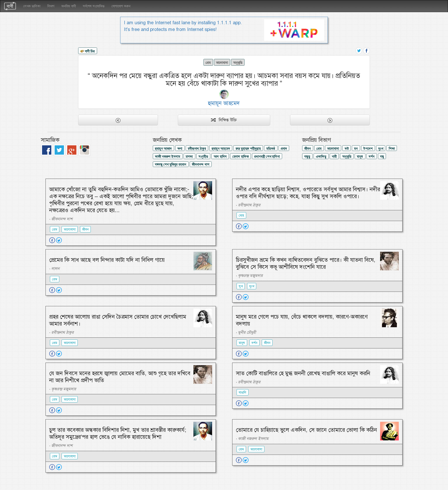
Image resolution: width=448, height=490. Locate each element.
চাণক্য (189, 156)
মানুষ (360, 156)
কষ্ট (347, 148)
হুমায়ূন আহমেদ (221, 148)
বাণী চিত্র (89, 51)
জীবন (307, 148)
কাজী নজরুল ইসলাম (167, 156)
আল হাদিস (220, 156)
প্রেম (208, 63)
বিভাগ (50, 6)
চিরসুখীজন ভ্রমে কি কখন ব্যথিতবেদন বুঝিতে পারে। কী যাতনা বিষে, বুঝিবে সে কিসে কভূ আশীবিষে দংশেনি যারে (305, 263)
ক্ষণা (179, 148)
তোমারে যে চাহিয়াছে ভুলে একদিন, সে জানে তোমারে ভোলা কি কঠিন (306, 429)
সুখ (241, 286)
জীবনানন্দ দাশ (200, 164)
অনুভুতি (237, 63)
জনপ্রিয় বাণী (68, 6)
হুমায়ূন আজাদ (163, 148)
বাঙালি (242, 392)
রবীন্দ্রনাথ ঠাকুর (197, 148)
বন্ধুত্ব (307, 156)
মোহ (241, 215)
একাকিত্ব (321, 156)
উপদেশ (368, 148)
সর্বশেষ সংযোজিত (94, 6)
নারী (334, 156)
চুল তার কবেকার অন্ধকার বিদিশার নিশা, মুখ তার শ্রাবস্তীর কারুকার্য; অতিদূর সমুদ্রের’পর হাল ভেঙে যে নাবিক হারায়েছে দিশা (117, 433)
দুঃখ (380, 148)
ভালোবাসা (222, 63)
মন (356, 148)
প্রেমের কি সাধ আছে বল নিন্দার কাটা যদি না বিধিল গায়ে (107, 259)
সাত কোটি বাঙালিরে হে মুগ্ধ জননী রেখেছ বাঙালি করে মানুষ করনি (303, 373)
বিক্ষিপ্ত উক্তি (226, 120)
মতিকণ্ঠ (270, 148)
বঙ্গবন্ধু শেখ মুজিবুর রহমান (170, 164)
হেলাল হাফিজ (240, 156)
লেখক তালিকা (31, 6)
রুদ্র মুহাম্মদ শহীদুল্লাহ (248, 148)
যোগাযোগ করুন (121, 6)
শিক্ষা (392, 148)
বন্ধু (382, 156)
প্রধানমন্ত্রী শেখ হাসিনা (267, 156)
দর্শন (371, 156)
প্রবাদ (284, 148)
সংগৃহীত (203, 156)
